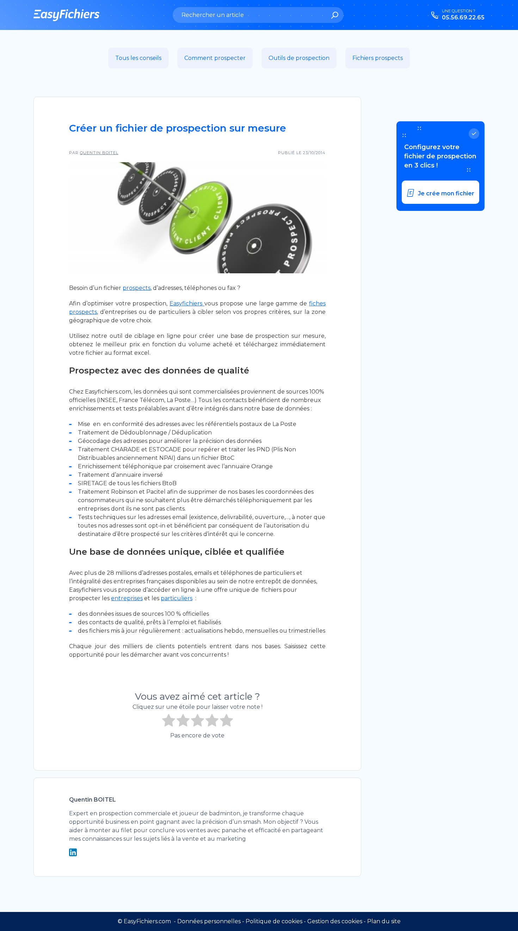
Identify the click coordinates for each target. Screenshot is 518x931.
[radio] (168, 721)
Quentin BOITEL (99, 152)
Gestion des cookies (334, 921)
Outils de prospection (299, 58)
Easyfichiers (186, 303)
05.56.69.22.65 (463, 17)
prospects (136, 288)
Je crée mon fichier (446, 193)
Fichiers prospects (377, 58)
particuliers (176, 598)
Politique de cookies (274, 921)
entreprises (127, 598)
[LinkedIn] (73, 854)
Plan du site (384, 921)
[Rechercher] (334, 16)
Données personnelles (209, 921)
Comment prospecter (215, 58)
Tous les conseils (138, 58)
